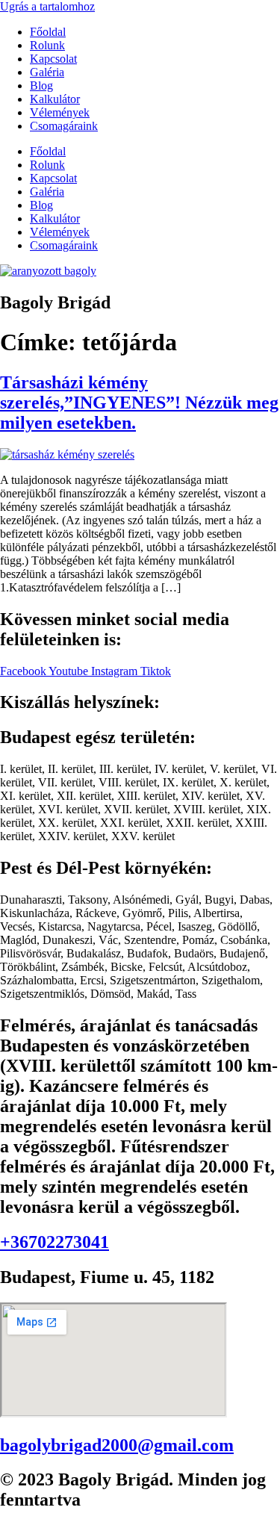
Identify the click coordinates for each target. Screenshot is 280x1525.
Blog (41, 85)
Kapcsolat (53, 58)
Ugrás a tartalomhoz (47, 6)
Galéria (47, 72)
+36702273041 (54, 1242)
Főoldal (48, 31)
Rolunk (47, 45)
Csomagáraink (64, 125)
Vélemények (60, 112)
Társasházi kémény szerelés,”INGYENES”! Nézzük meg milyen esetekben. (139, 402)
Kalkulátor (55, 99)
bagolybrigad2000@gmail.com (117, 1445)
